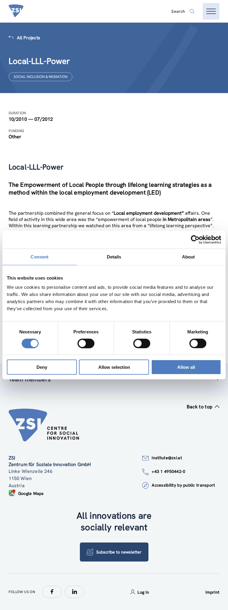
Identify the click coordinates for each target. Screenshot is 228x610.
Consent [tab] (39, 256)
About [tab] (188, 256)
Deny (42, 367)
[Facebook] (52, 592)
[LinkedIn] (74, 592)
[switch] (85, 343)
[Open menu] (211, 11)
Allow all (186, 367)
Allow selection (114, 367)
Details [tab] (114, 256)
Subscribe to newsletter (119, 552)
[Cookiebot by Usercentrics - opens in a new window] (195, 239)
